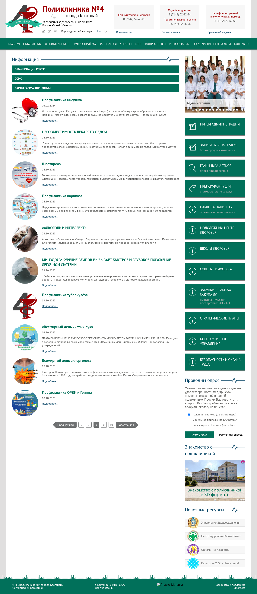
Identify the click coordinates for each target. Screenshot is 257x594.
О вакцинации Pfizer (30, 69)
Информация (179, 44)
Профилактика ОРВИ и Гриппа (67, 392)
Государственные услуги (212, 44)
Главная (14, 44)
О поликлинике (57, 44)
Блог (138, 44)
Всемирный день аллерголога (66, 360)
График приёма (84, 44)
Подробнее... (50, 120)
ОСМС (18, 78)
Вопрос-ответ (155, 44)
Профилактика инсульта (62, 99)
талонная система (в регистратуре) (214, 414)
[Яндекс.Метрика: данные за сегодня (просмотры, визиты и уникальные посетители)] (170, 584)
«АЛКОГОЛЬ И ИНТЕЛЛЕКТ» (64, 227)
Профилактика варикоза (62, 195)
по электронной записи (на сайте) (214, 425)
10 (111, 424)
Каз (99, 31)
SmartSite (239, 587)
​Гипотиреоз (51, 163)
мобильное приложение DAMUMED (215, 419)
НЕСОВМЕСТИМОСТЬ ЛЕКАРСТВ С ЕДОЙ (74, 131)
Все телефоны (104, 587)
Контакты (241, 44)
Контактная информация (27, 587)
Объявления (32, 44)
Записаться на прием (115, 44)
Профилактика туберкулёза (65, 294)
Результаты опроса (231, 434)
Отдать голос (199, 435)
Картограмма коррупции (33, 88)
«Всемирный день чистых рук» (67, 326)
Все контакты (124, 32)
